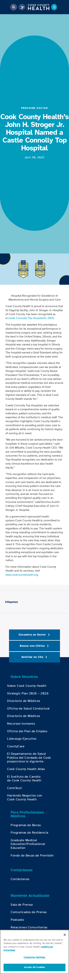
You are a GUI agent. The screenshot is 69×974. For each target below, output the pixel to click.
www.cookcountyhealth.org (21, 575)
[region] (34, 952)
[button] (13, 7)
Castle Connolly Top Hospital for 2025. (31, 318)
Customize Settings (34, 957)
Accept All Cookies (34, 967)
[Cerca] (65, 935)
